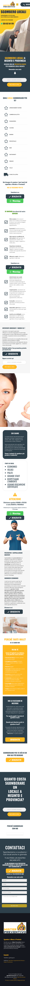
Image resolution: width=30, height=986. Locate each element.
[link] (15, 31)
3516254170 (12, 957)
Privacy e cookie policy (11, 980)
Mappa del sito (21, 980)
